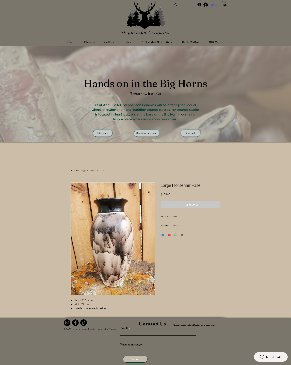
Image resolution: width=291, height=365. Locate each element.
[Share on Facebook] (163, 235)
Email (124, 328)
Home (74, 170)
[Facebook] (75, 322)
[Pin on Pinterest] (169, 235)
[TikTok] (83, 322)
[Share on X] (182, 235)
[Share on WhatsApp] (176, 235)
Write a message (131, 344)
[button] (225, 4)
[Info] (199, 4)
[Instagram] (67, 322)
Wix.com (112, 329)
